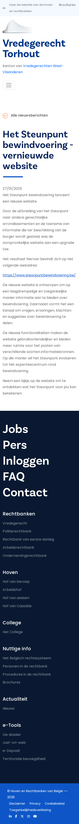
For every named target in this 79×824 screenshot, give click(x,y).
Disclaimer (17, 803)
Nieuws (8, 708)
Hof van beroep (16, 581)
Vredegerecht (15, 523)
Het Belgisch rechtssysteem (27, 658)
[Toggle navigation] (9, 85)
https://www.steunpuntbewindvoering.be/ (39, 275)
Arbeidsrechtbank (18, 547)
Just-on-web (14, 742)
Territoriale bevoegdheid (24, 758)
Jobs (15, 429)
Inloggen (26, 461)
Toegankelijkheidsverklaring (30, 810)
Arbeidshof (12, 589)
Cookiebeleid (55, 803)
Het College (13, 631)
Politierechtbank (17, 531)
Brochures (67, 5)
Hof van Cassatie (17, 605)
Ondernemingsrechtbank (25, 555)
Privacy (35, 803)
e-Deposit (11, 750)
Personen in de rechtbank (25, 666)
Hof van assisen (16, 597)
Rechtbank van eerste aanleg (28, 539)
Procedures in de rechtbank (27, 674)
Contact (25, 492)
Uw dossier (12, 734)
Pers (15, 445)
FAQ (14, 476)
